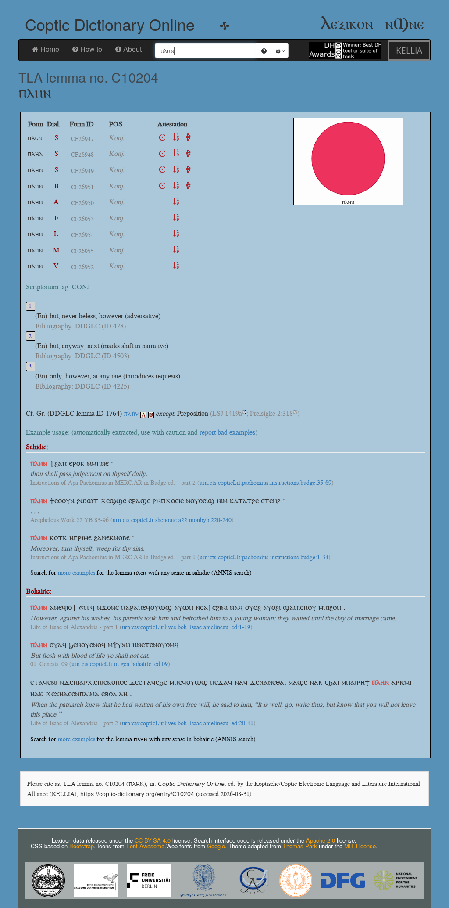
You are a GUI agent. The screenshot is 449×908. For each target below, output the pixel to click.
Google (216, 846)
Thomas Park (300, 846)
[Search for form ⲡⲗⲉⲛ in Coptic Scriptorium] (162, 137)
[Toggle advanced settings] (280, 50)
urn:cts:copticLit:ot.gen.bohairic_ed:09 (119, 664)
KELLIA (409, 50)
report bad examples (227, 432)
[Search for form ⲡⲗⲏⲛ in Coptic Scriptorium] (162, 169)
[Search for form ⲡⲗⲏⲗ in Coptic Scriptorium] (162, 153)
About (132, 49)
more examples (76, 573)
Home (49, 49)
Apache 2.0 (320, 840)
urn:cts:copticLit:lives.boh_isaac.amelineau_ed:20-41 (187, 724)
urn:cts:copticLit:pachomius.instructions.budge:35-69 (265, 483)
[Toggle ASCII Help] (264, 50)
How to (91, 49)
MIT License (360, 846)
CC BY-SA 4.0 (153, 840)
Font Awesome (145, 846)
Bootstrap (81, 846)
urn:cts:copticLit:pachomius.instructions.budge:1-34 (264, 558)
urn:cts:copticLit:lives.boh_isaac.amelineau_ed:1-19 (186, 627)
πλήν (131, 413)
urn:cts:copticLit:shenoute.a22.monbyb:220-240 (172, 520)
